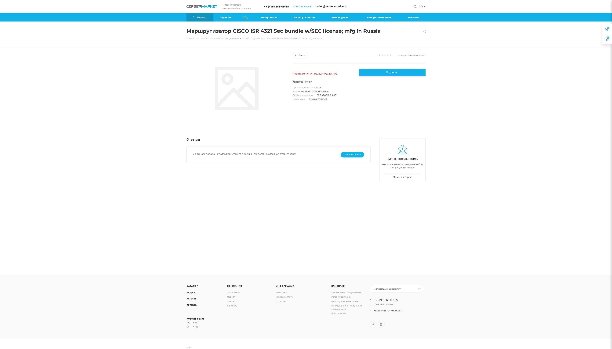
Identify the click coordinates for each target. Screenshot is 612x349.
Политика (281, 301)
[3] (384, 55)
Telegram (373, 324)
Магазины (281, 292)
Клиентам (338, 286)
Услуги (191, 298)
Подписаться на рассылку (387, 289)
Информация (285, 286)
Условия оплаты (284, 297)
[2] (382, 55)
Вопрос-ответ (338, 313)
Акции (191, 292)
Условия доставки (341, 297)
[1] (379, 55)
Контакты (232, 305)
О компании (233, 292)
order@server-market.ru (332, 6)
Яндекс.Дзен (381, 324)
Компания (234, 286)
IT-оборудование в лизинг (345, 301)
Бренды (191, 305)
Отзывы (231, 301)
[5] (390, 55)
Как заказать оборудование (346, 292)
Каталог (192, 286)
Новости (231, 297)
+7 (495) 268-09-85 (276, 6)
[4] (387, 55)
